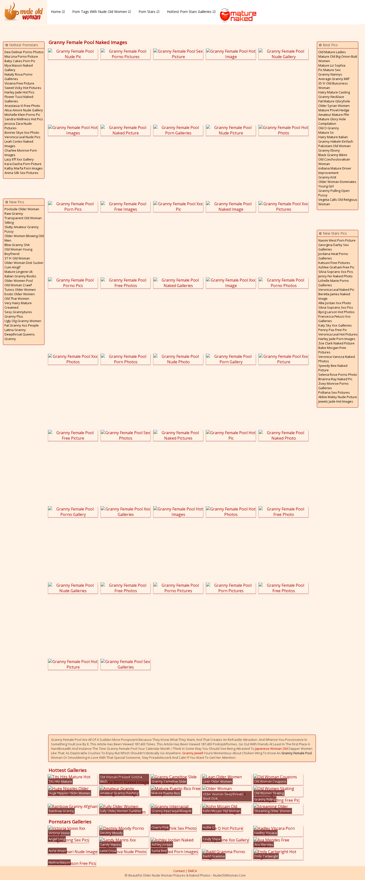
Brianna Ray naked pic (335, 379)
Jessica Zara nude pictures (18, 125)
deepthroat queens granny (19, 336)
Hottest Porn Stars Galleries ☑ (191, 11)
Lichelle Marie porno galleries (333, 282)
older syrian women (334, 105)
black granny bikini (332, 155)
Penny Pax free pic (332, 330)
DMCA (192, 871)
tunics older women (20, 289)
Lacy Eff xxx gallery (19, 159)
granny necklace (331, 96)
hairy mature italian (333, 137)
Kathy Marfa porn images (23, 168)
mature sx (326, 132)
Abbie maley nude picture (337, 397)
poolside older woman (21, 209)
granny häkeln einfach (335, 141)
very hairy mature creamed (18, 305)
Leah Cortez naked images (18, 143)
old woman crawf (18, 285)
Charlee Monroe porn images (20, 152)
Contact (179, 871)
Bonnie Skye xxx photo (21, 132)
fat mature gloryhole (334, 101)
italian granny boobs (20, 276)
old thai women (16, 298)
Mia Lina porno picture (21, 56)
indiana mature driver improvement (334, 170)
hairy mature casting (334, 92)
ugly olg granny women (22, 321)
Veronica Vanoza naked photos (336, 358)
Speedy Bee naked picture (332, 367)
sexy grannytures (18, 312)
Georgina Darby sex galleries (333, 247)
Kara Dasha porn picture (22, 164)
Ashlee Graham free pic (336, 267)
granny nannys (330, 74)
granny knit (327, 177)
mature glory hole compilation (332, 121)
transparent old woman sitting (23, 220)
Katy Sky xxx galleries (335, 325)
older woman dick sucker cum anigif (23, 264)
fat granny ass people (21, 325)
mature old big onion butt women (337, 58)
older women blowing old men (24, 238)
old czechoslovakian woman (334, 161)
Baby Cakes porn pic (19, 61)
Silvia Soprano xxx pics (335, 271)
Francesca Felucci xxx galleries (334, 318)
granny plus (13, 316)
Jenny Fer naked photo (335, 276)
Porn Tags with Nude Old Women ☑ (101, 11)
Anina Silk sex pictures (21, 172)
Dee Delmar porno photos (24, 52)
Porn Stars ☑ (149, 11)
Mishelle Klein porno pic (22, 114)
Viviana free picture (19, 83)
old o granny (328, 128)
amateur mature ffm (333, 114)
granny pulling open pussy (334, 192)
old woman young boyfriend (18, 251)
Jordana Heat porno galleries (333, 255)
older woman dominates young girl (337, 183)
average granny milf (333, 79)
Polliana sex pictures (334, 392)
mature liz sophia (331, 65)
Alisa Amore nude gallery (23, 110)
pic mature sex (329, 70)
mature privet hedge (333, 110)
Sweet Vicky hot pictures (22, 87)
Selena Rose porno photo (337, 374)
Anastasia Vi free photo (22, 105)
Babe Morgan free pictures (332, 349)
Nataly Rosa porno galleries (18, 76)
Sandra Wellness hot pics (23, 119)
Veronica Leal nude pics (22, 137)
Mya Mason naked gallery (18, 67)
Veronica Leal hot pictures (338, 334)
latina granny (15, 330)
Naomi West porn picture (337, 240)
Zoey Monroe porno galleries (333, 385)
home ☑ (58, 11)
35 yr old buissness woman (333, 85)
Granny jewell (192, 753)
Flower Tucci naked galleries (18, 98)
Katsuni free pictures (334, 262)
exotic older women (19, 294)
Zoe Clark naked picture (336, 343)
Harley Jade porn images (336, 338)
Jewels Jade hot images (335, 401)
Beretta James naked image (334, 296)
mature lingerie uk (18, 271)
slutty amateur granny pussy (21, 229)
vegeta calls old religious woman (337, 201)
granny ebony (329, 150)
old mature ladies (332, 52)
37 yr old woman (17, 258)
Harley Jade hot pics (19, 92)
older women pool (18, 280)
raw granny (13, 213)
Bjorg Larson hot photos (336, 312)
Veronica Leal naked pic (336, 289)
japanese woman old (271, 748)
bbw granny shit (17, 245)
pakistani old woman (334, 146)
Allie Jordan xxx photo (334, 303)
